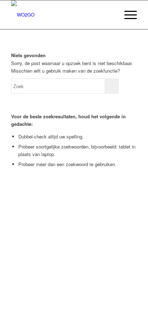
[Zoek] (110, 14)
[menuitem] (110, 14)
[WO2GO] (61, 14)
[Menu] (127, 14)
